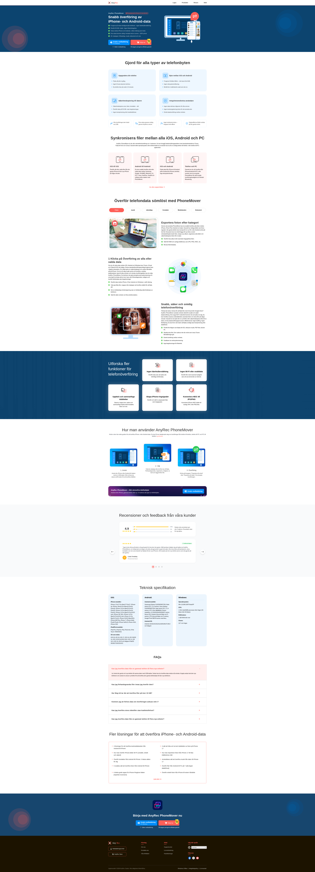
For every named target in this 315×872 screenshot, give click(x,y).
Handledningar (168, 853)
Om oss (143, 847)
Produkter (185, 2)
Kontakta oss (145, 850)
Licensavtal (203, 868)
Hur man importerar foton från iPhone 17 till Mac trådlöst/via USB (177, 754)
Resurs (196, 2)
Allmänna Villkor (182, 868)
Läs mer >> (157, 779)
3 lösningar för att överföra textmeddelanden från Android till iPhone (130, 747)
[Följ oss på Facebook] (189, 858)
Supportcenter (168, 847)
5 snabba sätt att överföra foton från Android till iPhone (131, 766)
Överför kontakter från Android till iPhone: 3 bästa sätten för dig (132, 760)
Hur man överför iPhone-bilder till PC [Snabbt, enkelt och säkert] (131, 754)
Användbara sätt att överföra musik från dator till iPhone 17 (180, 760)
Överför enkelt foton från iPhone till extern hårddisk (178, 772)
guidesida (160, 436)
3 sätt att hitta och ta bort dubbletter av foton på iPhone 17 (180, 747)
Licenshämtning (168, 850)
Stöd (205, 2)
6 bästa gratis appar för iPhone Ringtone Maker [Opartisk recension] (129, 774)
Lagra (174, 2)
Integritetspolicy (193, 868)
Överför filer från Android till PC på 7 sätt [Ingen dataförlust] (177, 767)
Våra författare (145, 853)
